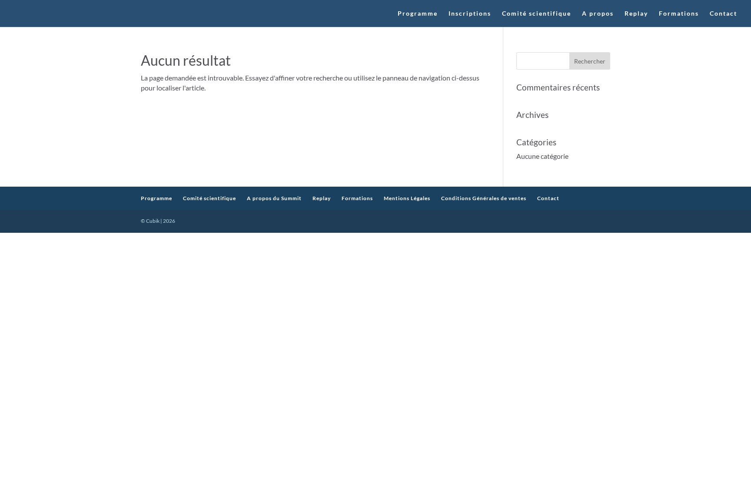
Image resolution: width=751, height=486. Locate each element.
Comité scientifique (536, 13)
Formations (679, 13)
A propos (598, 13)
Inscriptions (470, 13)
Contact (723, 13)
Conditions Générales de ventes (483, 198)
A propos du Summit (274, 198)
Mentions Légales (407, 198)
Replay (636, 13)
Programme (418, 13)
